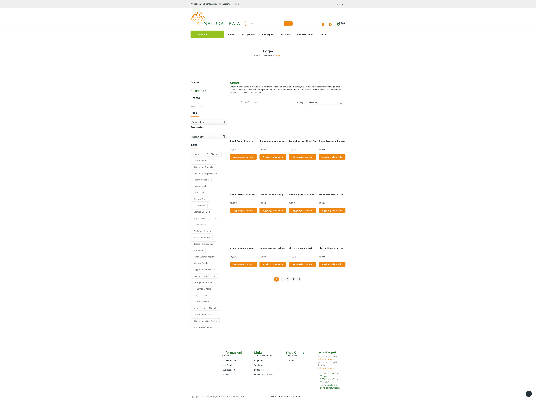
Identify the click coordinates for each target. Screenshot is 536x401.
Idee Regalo (227, 365)
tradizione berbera (202, 231)
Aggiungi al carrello (243, 157)
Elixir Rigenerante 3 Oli (300, 248)
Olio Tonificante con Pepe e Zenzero (332, 248)
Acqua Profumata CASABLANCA (332, 194)
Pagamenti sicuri (261, 360)
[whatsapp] (327, 390)
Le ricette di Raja (230, 360)
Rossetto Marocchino (203, 244)
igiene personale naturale (205, 308)
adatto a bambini (201, 263)
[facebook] (318, 390)
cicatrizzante (199, 192)
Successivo (299, 279)
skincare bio (199, 205)
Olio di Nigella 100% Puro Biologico (302, 194)
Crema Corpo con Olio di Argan (332, 141)
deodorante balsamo (203, 314)
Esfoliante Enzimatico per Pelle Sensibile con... (272, 194)
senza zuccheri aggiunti (204, 256)
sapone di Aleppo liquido (205, 173)
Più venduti (227, 374)
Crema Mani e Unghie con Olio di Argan (272, 141)
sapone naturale (201, 179)
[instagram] (321, 390)
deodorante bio (200, 160)
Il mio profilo (291, 355)
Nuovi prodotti (228, 370)
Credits (297, 396)
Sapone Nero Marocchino (272, 248)
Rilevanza (325, 102)
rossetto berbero (201, 237)
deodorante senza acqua (205, 321)
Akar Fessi (198, 250)
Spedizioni (258, 365)
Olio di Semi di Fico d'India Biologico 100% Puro (243, 194)
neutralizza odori (201, 301)
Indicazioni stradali (326, 359)
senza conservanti (201, 295)
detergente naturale (202, 282)
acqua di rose (200, 218)
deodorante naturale (203, 167)
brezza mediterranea (202, 327)
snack (196, 154)
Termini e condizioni (263, 355)
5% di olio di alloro (202, 288)
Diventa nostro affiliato (264, 374)
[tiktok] (324, 390)
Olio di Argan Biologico (241, 141)
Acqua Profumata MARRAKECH (243, 248)
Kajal (217, 218)
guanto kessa (199, 224)
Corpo (195, 82)
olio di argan (213, 154)
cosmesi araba (200, 199)
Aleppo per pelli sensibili (204, 269)
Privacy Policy (275, 396)
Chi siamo (226, 355)
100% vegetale (200, 186)
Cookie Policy (288, 396)
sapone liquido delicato (204, 276)
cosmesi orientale (201, 211)
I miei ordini (291, 360)
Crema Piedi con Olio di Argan (302, 141)
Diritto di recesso (262, 370)
